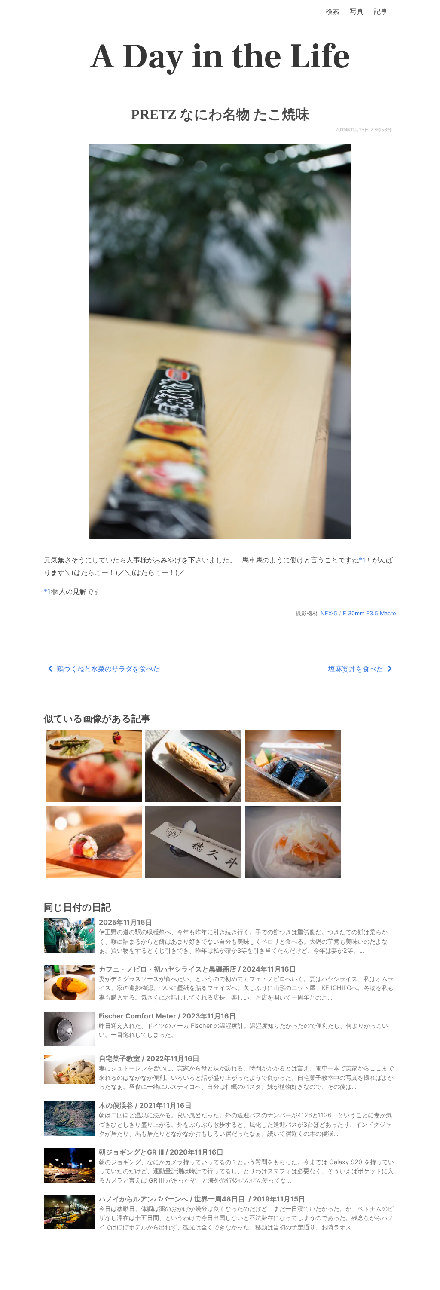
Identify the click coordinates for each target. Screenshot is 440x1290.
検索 (332, 11)
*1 (362, 560)
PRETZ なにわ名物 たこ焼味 (220, 114)
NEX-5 (329, 613)
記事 (381, 11)
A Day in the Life (220, 56)
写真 (357, 11)
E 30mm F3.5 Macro (369, 613)
